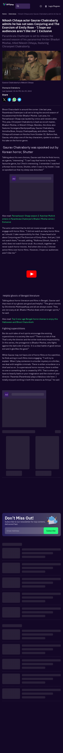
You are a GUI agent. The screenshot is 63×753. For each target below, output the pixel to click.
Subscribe (51, 530)
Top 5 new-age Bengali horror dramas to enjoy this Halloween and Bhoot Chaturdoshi (30, 320)
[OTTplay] (8, 6)
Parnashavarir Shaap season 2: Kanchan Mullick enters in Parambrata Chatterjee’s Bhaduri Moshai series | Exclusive (28, 218)
